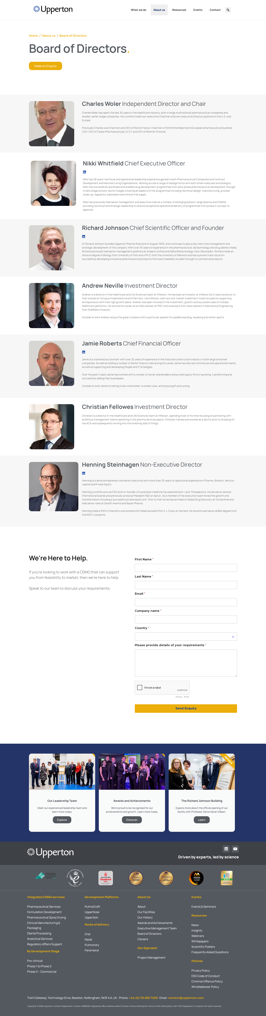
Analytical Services (39, 939)
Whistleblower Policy (205, 987)
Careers (143, 939)
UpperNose (92, 912)
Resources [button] (179, 10)
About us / (50, 35)
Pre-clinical (35, 961)
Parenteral (92, 950)
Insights (196, 930)
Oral (87, 934)
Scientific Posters (203, 947)
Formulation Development (44, 912)
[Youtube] (235, 849)
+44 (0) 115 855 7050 (144, 998)
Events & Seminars (203, 907)
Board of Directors (72, 35)
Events (197, 10)
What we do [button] (138, 10)
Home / (35, 35)
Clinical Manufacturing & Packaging (43, 925)
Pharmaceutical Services (43, 907)
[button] (228, 10)
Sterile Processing (39, 933)
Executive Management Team (157, 928)
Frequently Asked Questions (210, 952)
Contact (215, 10)
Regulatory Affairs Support (44, 944)
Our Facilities (146, 912)
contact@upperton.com (186, 998)
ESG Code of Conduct (205, 976)
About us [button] (159, 10)
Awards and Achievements (155, 923)
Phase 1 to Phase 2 (39, 966)
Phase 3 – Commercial (41, 972)
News (195, 925)
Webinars (197, 936)
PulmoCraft (92, 907)
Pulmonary (92, 945)
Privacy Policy (200, 970)
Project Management (151, 957)
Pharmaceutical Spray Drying (46, 917)
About (141, 907)
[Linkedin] (226, 849)
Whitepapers (199, 941)
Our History (145, 917)
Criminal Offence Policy (207, 981)
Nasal (88, 939)
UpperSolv (91, 917)
